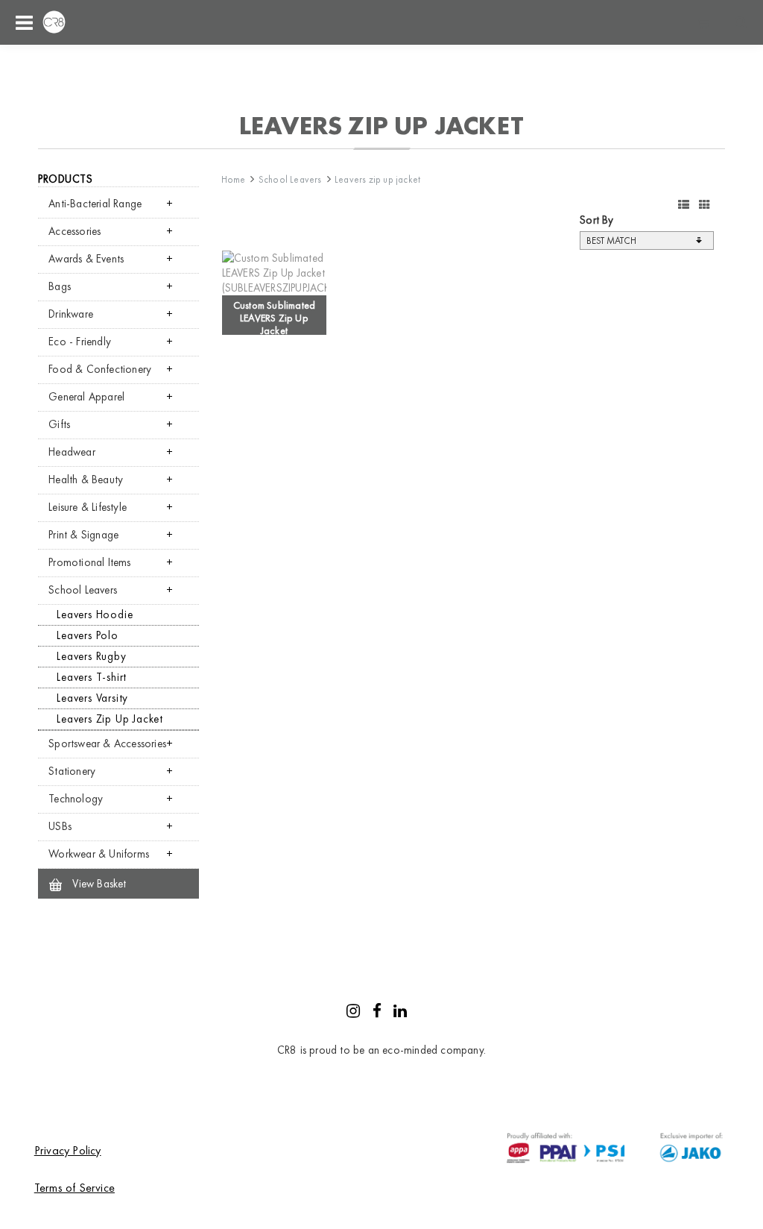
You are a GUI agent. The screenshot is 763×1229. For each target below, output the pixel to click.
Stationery (71, 771)
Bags (59, 286)
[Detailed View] (683, 205)
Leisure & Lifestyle (87, 507)
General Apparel (86, 396)
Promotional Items (89, 562)
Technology (75, 798)
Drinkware (70, 314)
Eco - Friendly (79, 341)
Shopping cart (703, 22)
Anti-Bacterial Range (95, 203)
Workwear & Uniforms (98, 853)
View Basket (97, 883)
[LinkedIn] (400, 1012)
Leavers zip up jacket (377, 179)
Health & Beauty (85, 479)
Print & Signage (83, 534)
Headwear (71, 451)
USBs (60, 826)
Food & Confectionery (99, 369)
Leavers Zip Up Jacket (110, 718)
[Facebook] (377, 1012)
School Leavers (82, 589)
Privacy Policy (67, 1150)
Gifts (59, 424)
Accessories (74, 231)
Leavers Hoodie (95, 614)
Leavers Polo (87, 635)
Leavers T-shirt (92, 677)
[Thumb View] (704, 205)
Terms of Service (74, 1187)
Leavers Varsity (92, 698)
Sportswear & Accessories (107, 743)
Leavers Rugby (91, 656)
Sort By (596, 220)
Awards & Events (86, 258)
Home (233, 179)
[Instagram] (353, 1012)
